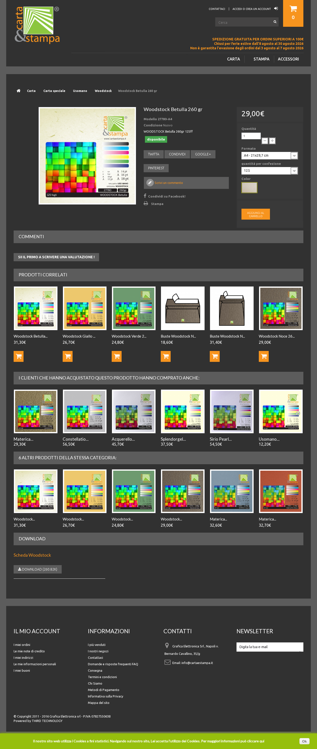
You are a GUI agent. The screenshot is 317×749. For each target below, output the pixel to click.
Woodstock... (24, 519)
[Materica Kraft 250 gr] (36, 411)
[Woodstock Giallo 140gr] (85, 308)
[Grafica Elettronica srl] (40, 33)
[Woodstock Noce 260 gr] (281, 308)
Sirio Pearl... (221, 439)
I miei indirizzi (23, 657)
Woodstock (103, 90)
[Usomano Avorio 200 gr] (281, 411)
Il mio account (37, 631)
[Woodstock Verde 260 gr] (134, 491)
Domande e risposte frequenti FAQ (113, 664)
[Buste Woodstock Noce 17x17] (232, 308)
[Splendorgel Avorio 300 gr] (183, 411)
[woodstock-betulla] (249, 188)
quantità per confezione (261, 163)
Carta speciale (54, 90)
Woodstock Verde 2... (129, 336)
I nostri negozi (98, 651)
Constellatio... (76, 439)
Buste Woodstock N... (178, 336)
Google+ (203, 154)
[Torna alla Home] (18, 91)
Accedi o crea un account (252, 8)
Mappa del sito (98, 702)
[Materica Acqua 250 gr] (232, 491)
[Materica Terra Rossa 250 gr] (281, 491)
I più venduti (97, 644)
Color (246, 178)
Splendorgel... (173, 439)
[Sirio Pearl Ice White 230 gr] (232, 411)
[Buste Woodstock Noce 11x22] (183, 308)
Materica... (23, 439)
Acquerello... (123, 439)
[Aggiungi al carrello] (19, 356)
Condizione (153, 125)
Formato (249, 148)
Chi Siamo (95, 683)
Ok (304, 741)
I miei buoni (22, 670)
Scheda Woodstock (32, 555)
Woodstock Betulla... (31, 336)
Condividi (177, 154)
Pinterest (156, 168)
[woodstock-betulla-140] (36, 308)
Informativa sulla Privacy (105, 696)
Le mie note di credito (29, 651)
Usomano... (269, 439)
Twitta (153, 154)
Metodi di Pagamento (103, 689)
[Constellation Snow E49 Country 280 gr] (85, 411)
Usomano (80, 90)
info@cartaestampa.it (197, 662)
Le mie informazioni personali (35, 664)
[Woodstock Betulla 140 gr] (36, 491)
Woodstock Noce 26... (277, 336)
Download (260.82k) (39, 569)
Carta (233, 59)
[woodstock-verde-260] (134, 308)
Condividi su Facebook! (166, 196)
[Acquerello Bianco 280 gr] (134, 411)
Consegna (95, 670)
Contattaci (95, 657)
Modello (150, 119)
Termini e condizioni (102, 677)
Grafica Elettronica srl (65, 716)
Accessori (288, 59)
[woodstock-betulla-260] (87, 155)
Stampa (261, 59)
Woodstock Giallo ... (79, 336)
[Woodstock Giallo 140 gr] (85, 491)
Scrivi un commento (168, 182)
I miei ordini (22, 644)
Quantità (248, 128)
